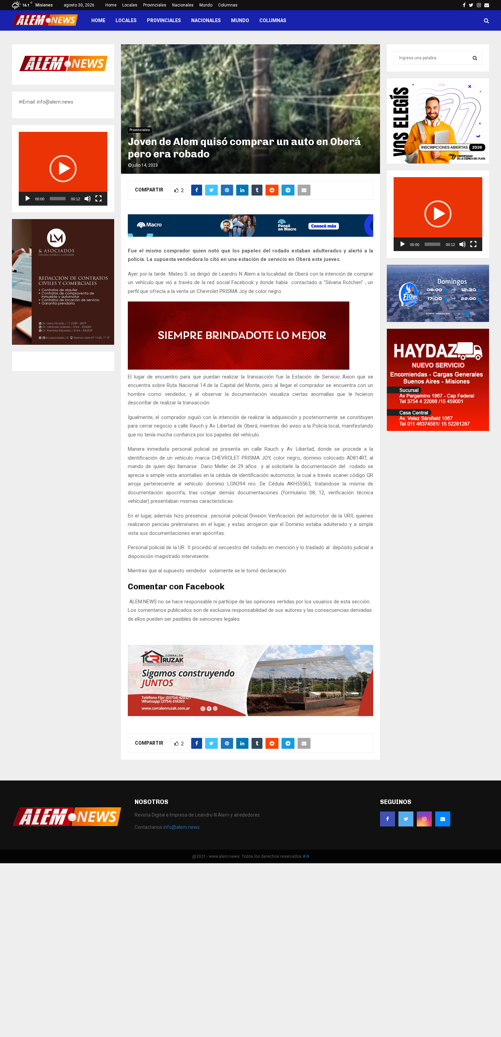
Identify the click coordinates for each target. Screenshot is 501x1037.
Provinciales (154, 5)
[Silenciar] (87, 198)
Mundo (205, 5)
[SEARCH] (475, 58)
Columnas (228, 5)
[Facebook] (387, 818)
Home (111, 5)
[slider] (57, 198)
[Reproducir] (27, 198)
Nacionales (183, 5)
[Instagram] (424, 818)
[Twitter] (405, 818)
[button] (63, 168)
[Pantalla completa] (98, 198)
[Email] (442, 818)
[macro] (250, 235)
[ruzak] (250, 714)
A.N (306, 856)
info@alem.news (181, 827)
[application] (63, 169)
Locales (129, 5)
